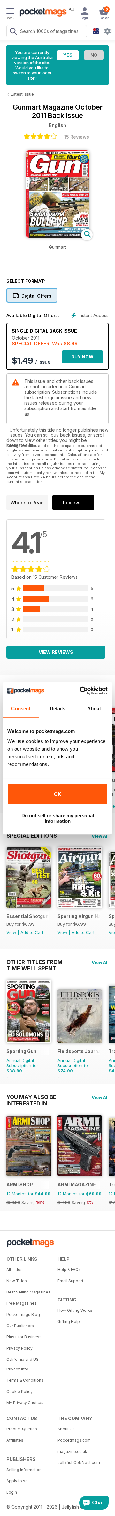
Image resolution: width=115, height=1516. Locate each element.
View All (100, 835)
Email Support (70, 1280)
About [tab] (94, 708)
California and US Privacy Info (22, 1364)
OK (57, 794)
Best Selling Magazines (28, 1292)
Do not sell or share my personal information (57, 818)
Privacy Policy (19, 1348)
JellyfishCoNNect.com (78, 1462)
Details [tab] (57, 708)
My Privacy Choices (24, 1402)
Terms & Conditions (24, 1380)
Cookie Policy (19, 1391)
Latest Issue (22, 94)
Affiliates (14, 1440)
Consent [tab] (20, 708)
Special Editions (31, 835)
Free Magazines (21, 1303)
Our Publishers (20, 1325)
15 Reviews (76, 136)
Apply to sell (18, 1480)
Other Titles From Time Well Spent (34, 962)
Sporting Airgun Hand (78, 916)
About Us (66, 1429)
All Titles (14, 1269)
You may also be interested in (31, 1097)
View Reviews (56, 652)
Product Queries (21, 1429)
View (11, 932)
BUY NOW (82, 356)
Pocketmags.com (74, 1440)
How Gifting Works (74, 1310)
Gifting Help (68, 1321)
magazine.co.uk (72, 1451)
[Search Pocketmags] (13, 32)
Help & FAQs (69, 1269)
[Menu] (10, 12)
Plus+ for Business (24, 1337)
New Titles (16, 1280)
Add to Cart (31, 932)
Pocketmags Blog (23, 1314)
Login (11, 1492)
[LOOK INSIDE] (57, 236)
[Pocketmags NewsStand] (41, 12)
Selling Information (24, 1469)
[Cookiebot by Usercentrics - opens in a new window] (81, 690)
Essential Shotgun (27, 916)
